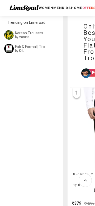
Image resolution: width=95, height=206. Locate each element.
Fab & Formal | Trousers (32, 47)
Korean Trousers (29, 33)
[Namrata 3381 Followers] (82, 73)
